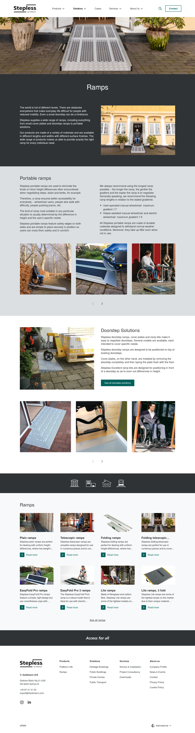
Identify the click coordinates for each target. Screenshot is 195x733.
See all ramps (97, 620)
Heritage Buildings (99, 666)
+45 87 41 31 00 (28, 689)
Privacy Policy (157, 682)
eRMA (23, 725)
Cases (98, 8)
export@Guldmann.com (32, 693)
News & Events (157, 672)
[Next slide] (102, 303)
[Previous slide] (93, 303)
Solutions (78, 8)
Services (113, 8)
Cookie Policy (157, 687)
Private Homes (97, 677)
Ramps (63, 672)
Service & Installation (130, 666)
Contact (173, 8)
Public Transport (98, 682)
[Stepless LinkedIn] (29, 702)
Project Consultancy (130, 672)
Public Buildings (98, 672)
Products (56, 8)
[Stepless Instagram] (22, 702)
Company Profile (158, 666)
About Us (134, 8)
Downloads (125, 677)
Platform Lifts (66, 666)
